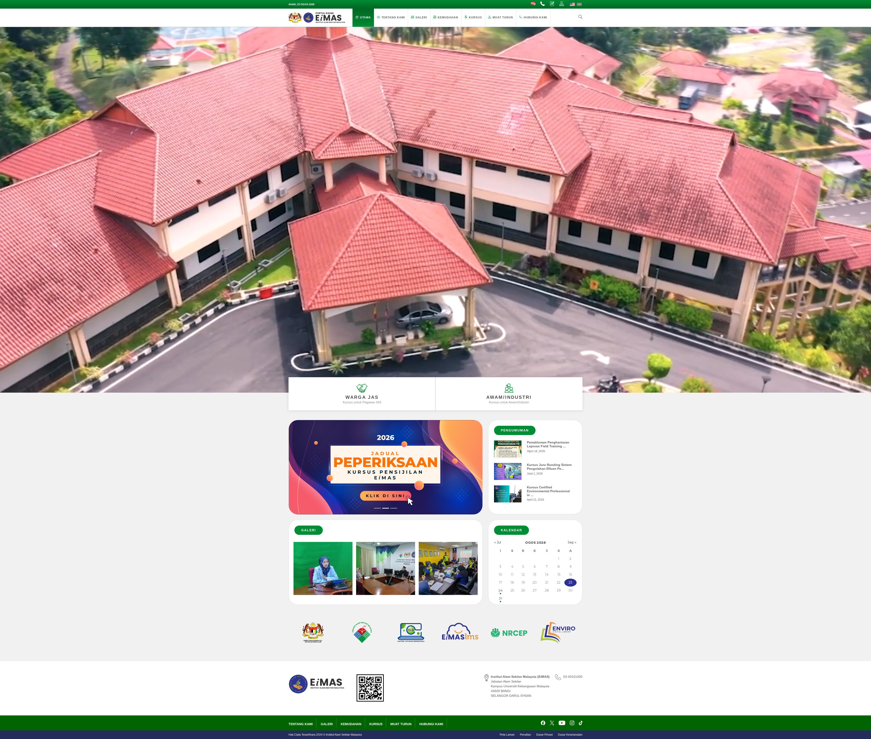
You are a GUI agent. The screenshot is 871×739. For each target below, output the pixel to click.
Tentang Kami (393, 17)
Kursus (475, 17)
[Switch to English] (579, 4)
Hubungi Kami (535, 17)
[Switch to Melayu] (572, 4)
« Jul (497, 542)
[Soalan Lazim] (533, 4)
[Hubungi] (542, 4)
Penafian (525, 734)
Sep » (572, 542)
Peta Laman (507, 734)
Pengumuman (515, 430)
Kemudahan (448, 17)
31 (500, 598)
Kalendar (511, 530)
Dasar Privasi (544, 734)
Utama (365, 17)
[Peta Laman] (561, 4)
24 (500, 590)
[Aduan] (552, 4)
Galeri (421, 17)
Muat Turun (503, 17)
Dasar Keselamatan (570, 734)
